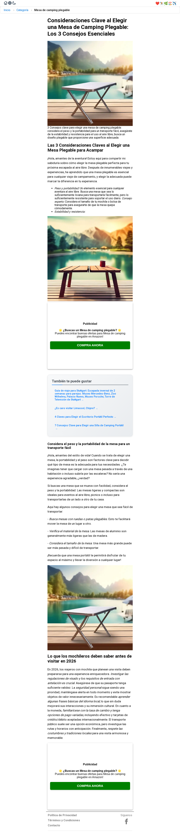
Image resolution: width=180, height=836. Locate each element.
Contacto (54, 825)
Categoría (22, 10)
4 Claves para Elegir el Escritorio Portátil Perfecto (85, 416)
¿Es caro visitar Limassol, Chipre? (76, 408)
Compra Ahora (90, 345)
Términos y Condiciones (64, 820)
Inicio (7, 10)
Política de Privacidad (62, 815)
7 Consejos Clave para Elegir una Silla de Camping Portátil (89, 427)
